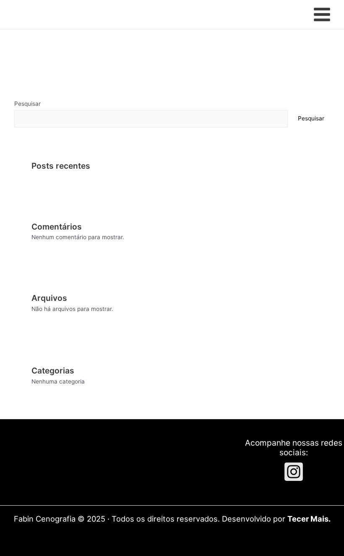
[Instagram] (293, 471)
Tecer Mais (307, 518)
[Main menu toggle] (322, 15)
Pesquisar (27, 103)
